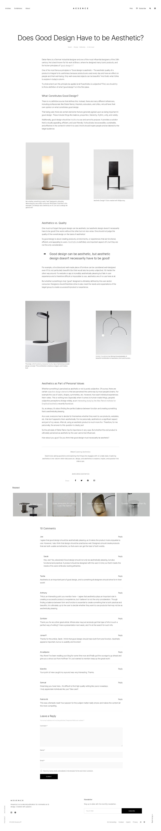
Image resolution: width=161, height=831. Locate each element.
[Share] (75, 480)
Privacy (135, 822)
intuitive (74, 120)
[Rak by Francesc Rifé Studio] (29, 504)
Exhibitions (18, 8)
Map (131, 8)
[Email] (94, 480)
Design (76, 47)
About (28, 8)
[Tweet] (81, 480)
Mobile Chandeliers (102, 356)
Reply (120, 537)
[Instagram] (140, 822)
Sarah (70, 47)
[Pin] (88, 480)
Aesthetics (72, 242)
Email (42, 760)
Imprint (128, 822)
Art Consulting (111, 822)
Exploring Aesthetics (82, 452)
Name (42, 750)
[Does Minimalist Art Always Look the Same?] (64, 504)
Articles (8, 8)
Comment (43, 726)
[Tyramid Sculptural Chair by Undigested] (133, 504)
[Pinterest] (144, 822)
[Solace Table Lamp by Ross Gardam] (98, 504)
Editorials (82, 47)
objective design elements (58, 392)
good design (66, 65)
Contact (121, 822)
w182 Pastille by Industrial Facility (42, 364)
